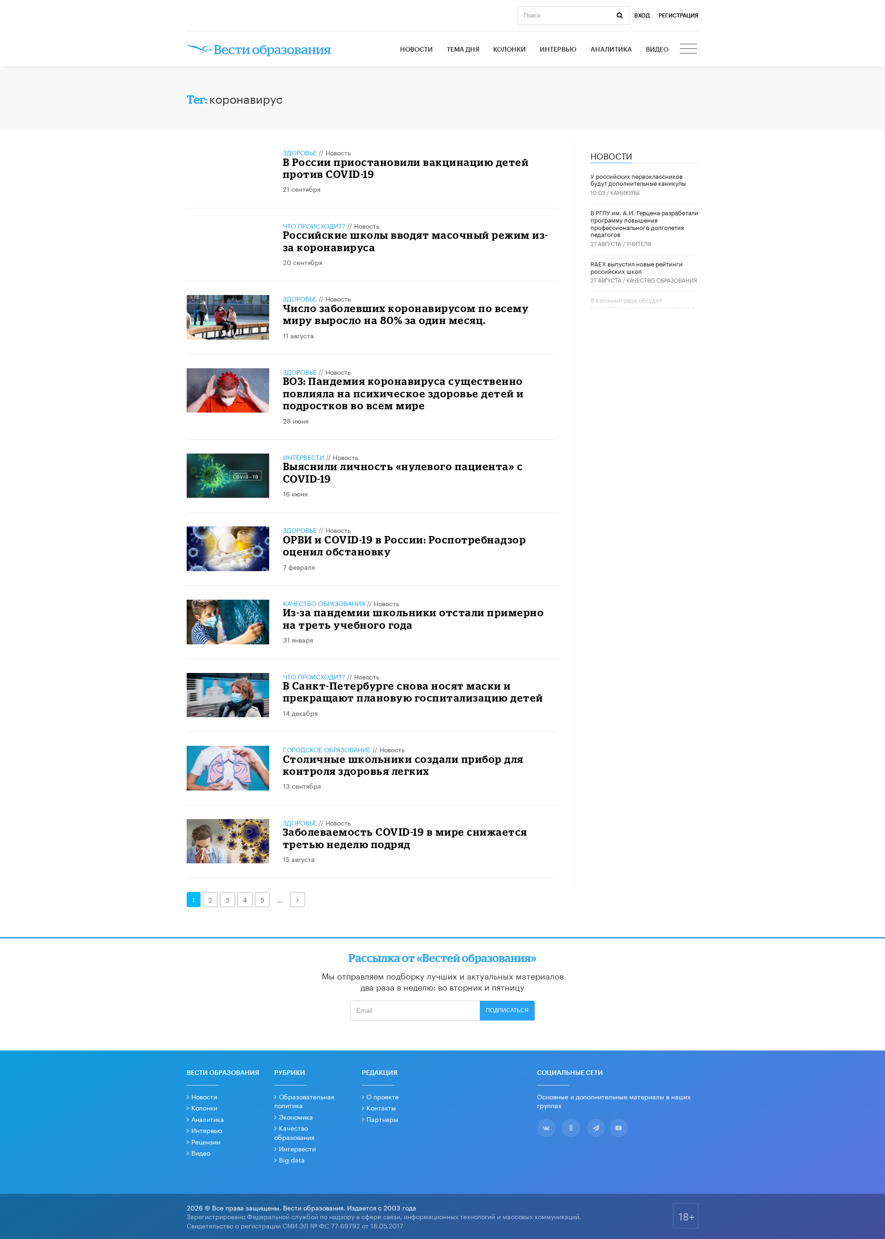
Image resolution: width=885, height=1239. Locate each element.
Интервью (558, 50)
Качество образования (324, 603)
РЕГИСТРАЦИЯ (678, 15)
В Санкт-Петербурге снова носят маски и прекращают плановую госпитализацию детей (413, 691)
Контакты (381, 1107)
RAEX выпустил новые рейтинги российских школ (636, 267)
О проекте (382, 1096)
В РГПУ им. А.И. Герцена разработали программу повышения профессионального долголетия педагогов (644, 222)
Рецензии (205, 1141)
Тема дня (463, 50)
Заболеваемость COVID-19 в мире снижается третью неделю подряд (405, 838)
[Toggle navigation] (689, 50)
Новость (338, 152)
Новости (416, 50)
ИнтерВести (303, 457)
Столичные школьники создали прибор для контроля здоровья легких (403, 765)
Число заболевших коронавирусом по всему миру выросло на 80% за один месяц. (406, 314)
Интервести (297, 1148)
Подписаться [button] (507, 1010)
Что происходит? (314, 225)
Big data (292, 1159)
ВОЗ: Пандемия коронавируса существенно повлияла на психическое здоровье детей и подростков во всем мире (403, 393)
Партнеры (382, 1119)
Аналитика (611, 50)
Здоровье (300, 152)
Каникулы (625, 192)
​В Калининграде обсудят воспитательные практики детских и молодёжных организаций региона (642, 307)
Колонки (509, 50)
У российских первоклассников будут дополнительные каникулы (638, 179)
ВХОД (642, 15)
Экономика (296, 1116)
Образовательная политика (304, 1100)
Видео (657, 50)
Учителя (638, 243)
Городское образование (327, 749)
